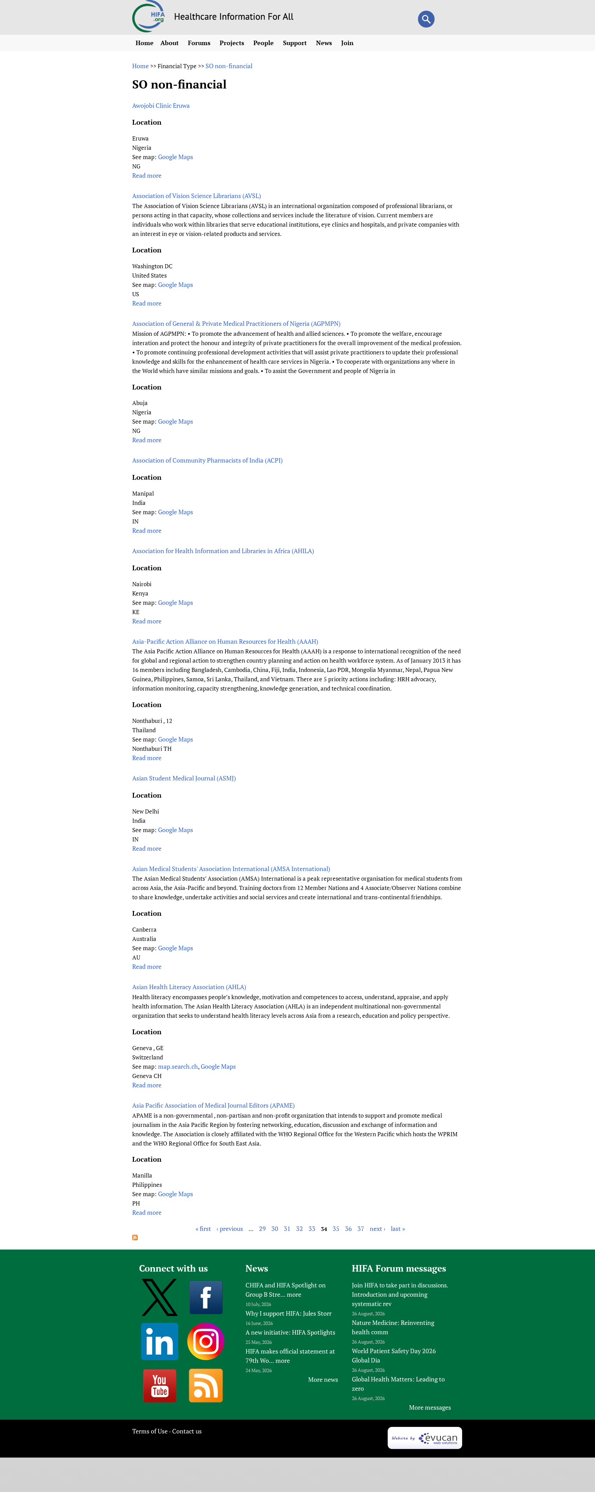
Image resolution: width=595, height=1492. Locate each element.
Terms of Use (150, 1431)
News (325, 43)
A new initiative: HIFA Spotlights (290, 1332)
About (170, 43)
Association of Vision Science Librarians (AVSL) (196, 195)
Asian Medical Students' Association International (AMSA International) (231, 868)
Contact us (187, 1431)
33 (312, 1228)
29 (262, 1228)
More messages (430, 1407)
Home (145, 43)
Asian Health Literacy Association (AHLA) (189, 987)
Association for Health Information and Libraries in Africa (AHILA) (223, 551)
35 (336, 1228)
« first (203, 1228)
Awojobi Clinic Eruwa (161, 105)
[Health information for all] (234, 17)
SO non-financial (229, 66)
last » (398, 1228)
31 (287, 1228)
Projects (233, 43)
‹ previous (230, 1228)
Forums (200, 43)
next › (377, 1228)
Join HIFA (365, 1285)
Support (296, 43)
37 (360, 1228)
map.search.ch (178, 1066)
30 (274, 1228)
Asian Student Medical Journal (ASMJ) (184, 778)
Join (348, 43)
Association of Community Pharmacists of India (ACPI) (207, 460)
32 (299, 1228)
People (264, 43)
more (294, 1294)
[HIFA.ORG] (148, 30)
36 (348, 1228)
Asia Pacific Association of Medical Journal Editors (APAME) (213, 1105)
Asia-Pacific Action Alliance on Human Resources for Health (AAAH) (225, 641)
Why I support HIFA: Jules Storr (289, 1313)
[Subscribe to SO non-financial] (135, 1238)
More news (323, 1379)
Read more (146, 175)
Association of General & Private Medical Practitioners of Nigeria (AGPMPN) (236, 323)
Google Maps (175, 157)
